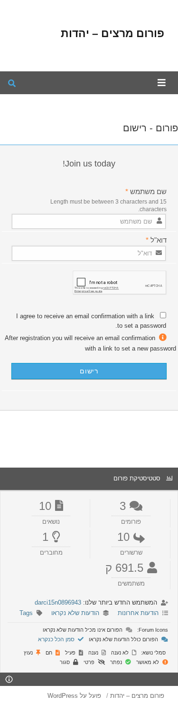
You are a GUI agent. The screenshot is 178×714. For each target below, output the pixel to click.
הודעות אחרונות (138, 612)
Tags (26, 612)
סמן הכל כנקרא (57, 639)
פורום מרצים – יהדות (112, 33)
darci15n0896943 (58, 602)
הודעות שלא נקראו (75, 612)
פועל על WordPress (74, 695)
